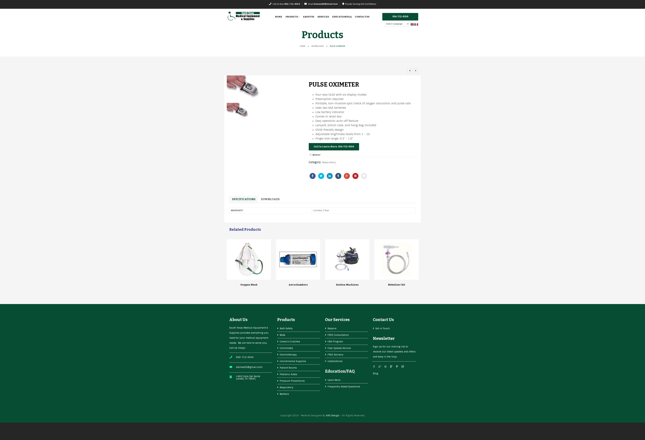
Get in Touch (382, 328)
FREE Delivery (335, 354)
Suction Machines (347, 284)
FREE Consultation (338, 334)
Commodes (286, 348)
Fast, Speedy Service (339, 348)
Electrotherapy (288, 354)
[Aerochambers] (298, 259)
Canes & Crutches (290, 341)
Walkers (284, 393)
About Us (308, 16)
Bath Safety (286, 328)
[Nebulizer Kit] (396, 259)
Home (278, 16)
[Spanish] (416, 24)
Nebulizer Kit (396, 284)
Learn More (334, 380)
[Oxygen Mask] (249, 259)
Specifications (243, 199)
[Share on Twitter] (321, 176)
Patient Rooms (288, 367)
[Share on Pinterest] (355, 176)
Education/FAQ (342, 16)
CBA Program (335, 341)
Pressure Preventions (292, 380)
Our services (337, 319)
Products (292, 16)
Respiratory (317, 46)
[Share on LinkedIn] (330, 176)
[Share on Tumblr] (338, 176)
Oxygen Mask (248, 284)
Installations (335, 361)
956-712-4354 (292, 4)
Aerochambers (298, 284)
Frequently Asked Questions (344, 386)
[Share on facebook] (313, 176)
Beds (282, 334)
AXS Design (332, 415)
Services (323, 16)
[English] (412, 24)
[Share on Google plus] (347, 176)
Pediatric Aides (288, 374)
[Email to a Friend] (364, 176)
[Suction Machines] (347, 259)
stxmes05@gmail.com (326, 4)
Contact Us (362, 16)
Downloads (270, 199)
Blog (375, 373)
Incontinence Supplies (293, 361)
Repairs (332, 328)
